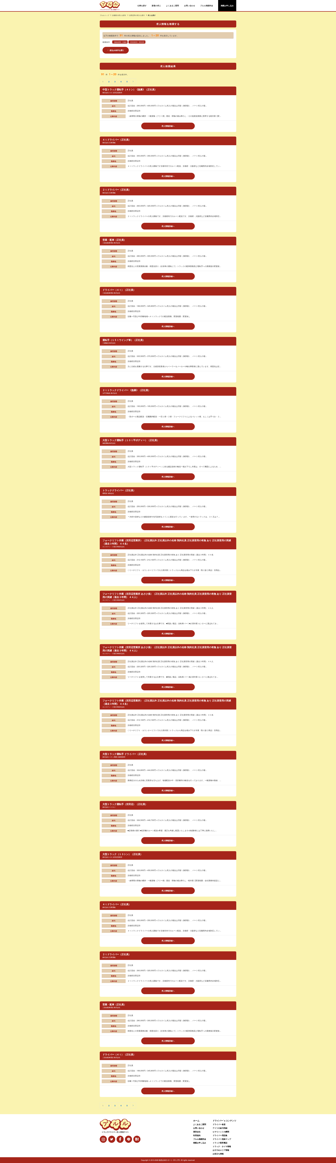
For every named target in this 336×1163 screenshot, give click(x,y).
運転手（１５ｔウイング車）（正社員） (124, 340)
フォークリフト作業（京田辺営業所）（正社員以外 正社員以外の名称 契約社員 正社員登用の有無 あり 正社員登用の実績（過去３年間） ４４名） (167, 542)
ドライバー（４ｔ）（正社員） (119, 289)
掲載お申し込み (227, 5)
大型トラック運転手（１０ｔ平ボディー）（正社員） (131, 440)
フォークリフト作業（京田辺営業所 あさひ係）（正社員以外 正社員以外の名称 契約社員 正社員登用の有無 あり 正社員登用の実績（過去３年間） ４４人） (167, 595)
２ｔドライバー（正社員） (117, 189)
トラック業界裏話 (220, 1142)
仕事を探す (142, 5)
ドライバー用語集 (220, 1135)
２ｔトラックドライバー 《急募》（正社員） (126, 390)
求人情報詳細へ (168, 126)
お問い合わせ (189, 5)
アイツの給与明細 (220, 1128)
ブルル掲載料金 (206, 5)
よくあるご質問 (172, 5)
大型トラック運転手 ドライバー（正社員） (125, 754)
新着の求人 (156, 5)
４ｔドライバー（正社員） (117, 139)
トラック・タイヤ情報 (222, 1146)
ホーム (196, 1120)
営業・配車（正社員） (114, 239)
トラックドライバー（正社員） (119, 490)
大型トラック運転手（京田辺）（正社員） (125, 804)
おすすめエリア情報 (221, 1150)
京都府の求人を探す (119, 15)
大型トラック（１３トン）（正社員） (123, 854)
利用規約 (197, 1135)
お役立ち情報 (218, 1153)
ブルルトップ (104, 15)
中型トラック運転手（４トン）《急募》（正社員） (130, 89)
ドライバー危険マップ (222, 1139)
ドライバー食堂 (219, 1124)
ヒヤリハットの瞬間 (221, 1131)
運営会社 (197, 1131)
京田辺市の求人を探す (137, 15)
